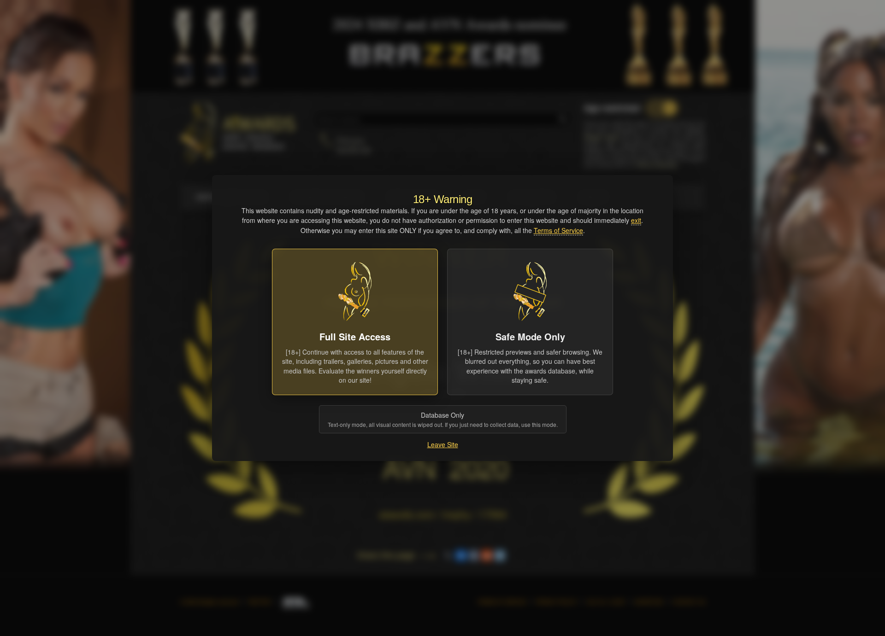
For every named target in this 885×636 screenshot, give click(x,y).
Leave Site (442, 444)
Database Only (443, 419)
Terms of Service (558, 230)
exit (636, 220)
